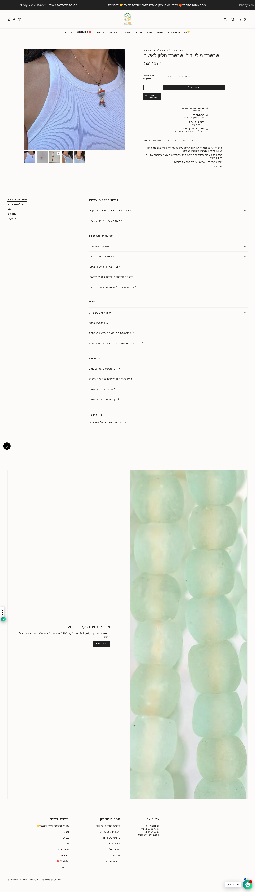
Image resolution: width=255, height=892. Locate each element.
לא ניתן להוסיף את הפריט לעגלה (105, 220)
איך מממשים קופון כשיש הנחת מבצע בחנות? (111, 333)
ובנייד (91, 422)
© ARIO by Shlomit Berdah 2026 (23, 879)
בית (145, 50)
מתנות (65, 843)
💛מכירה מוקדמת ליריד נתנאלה (53, 825)
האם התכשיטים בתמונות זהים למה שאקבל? (111, 378)
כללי (9, 209)
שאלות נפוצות (113, 843)
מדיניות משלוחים (111, 837)
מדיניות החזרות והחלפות (108, 825)
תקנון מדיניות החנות (110, 831)
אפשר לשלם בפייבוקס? (101, 312)
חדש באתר (63, 849)
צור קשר (64, 855)
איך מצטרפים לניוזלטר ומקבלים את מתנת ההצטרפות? (116, 343)
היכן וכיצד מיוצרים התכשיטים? (104, 399)
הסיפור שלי (114, 849)
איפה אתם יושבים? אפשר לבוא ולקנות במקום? (112, 287)
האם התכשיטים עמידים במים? (104, 368)
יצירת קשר (12, 218)
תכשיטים (11, 214)
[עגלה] (239, 19)
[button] (232, 19)
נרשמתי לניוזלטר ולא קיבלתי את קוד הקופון (110, 210)
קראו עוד (218, 166)
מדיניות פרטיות (112, 861)
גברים (66, 837)
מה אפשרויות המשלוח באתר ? (104, 266)
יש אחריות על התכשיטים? (102, 389)
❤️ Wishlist (63, 861)
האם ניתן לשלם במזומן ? (101, 256)
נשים (66, 831)
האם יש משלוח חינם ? (100, 246)
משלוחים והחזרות (15, 204)
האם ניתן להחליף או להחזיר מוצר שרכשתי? (111, 276)
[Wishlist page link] (244, 19)
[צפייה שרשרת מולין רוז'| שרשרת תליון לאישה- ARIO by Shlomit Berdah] (54, 157)
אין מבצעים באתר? (98, 322)
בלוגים (65, 867)
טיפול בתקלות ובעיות (17, 199)
